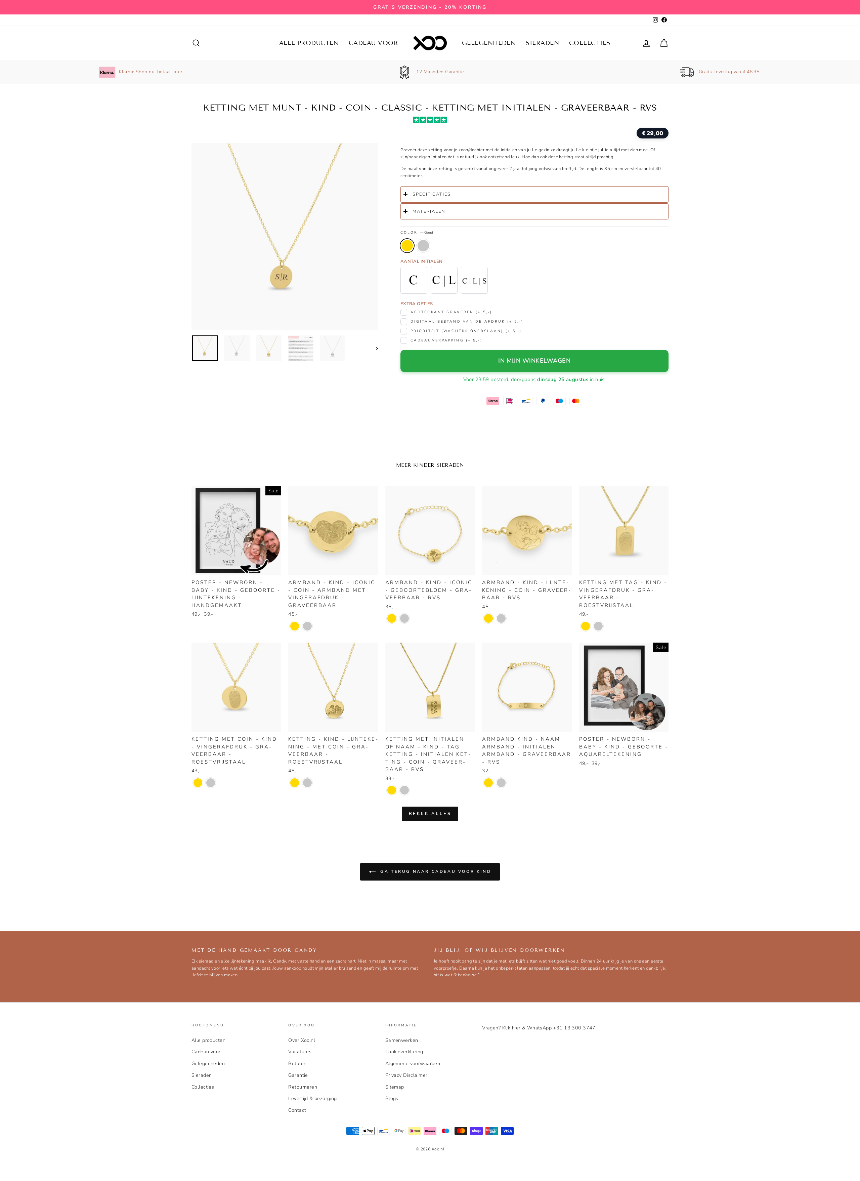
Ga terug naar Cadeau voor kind (434, 871)
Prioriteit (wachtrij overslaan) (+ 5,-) (466, 330)
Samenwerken (401, 1040)
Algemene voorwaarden (412, 1063)
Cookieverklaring (404, 1051)
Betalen (297, 1063)
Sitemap (394, 1087)
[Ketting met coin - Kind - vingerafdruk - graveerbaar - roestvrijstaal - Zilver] (211, 783)
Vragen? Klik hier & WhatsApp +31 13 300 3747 (539, 1027)
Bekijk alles (430, 814)
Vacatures (299, 1051)
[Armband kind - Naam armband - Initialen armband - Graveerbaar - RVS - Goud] (488, 783)
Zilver (423, 245)
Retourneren (302, 1087)
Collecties (589, 43)
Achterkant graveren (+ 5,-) (451, 312)
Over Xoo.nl (301, 1040)
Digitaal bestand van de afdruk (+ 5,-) (467, 321)
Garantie (298, 1075)
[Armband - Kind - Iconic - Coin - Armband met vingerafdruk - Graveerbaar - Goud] (295, 626)
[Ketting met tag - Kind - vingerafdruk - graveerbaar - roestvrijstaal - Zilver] (598, 626)
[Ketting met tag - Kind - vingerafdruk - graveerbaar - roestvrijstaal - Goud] (585, 626)
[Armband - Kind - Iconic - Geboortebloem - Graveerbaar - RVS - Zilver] (404, 618)
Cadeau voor (373, 43)
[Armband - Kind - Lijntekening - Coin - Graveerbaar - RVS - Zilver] (501, 618)
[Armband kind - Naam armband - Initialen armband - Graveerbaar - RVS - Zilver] (501, 783)
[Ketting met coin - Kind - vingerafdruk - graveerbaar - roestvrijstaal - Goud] (198, 783)
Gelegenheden (489, 43)
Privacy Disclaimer (406, 1075)
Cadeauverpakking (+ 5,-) (446, 340)
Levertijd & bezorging (312, 1098)
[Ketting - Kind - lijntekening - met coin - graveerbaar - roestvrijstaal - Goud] (295, 783)
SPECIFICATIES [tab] (432, 194)
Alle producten (309, 43)
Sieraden (542, 43)
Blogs (391, 1098)
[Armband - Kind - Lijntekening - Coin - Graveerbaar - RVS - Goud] (488, 618)
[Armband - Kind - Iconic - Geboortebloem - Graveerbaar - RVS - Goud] (392, 618)
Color (416, 232)
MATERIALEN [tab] (429, 211)
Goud (407, 245)
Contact (297, 1110)
